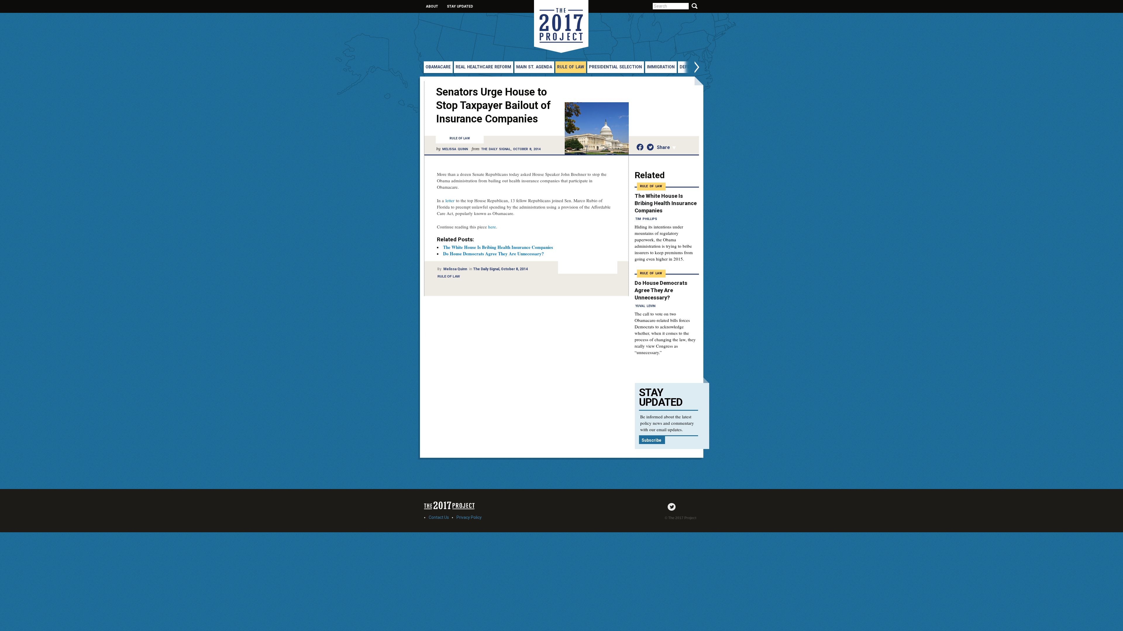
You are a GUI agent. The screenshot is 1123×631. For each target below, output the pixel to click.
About (432, 6)
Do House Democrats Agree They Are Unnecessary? (493, 253)
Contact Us (439, 517)
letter (449, 200)
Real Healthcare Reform (483, 67)
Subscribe (651, 440)
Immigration (661, 67)
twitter (673, 507)
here (492, 227)
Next (690, 67)
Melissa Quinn (455, 149)
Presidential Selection (615, 67)
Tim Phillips (646, 219)
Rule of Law (570, 67)
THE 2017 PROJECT (561, 26)
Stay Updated (460, 6)
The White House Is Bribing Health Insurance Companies (498, 247)
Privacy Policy (469, 517)
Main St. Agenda (534, 67)
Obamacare (438, 67)
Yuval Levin (645, 306)
